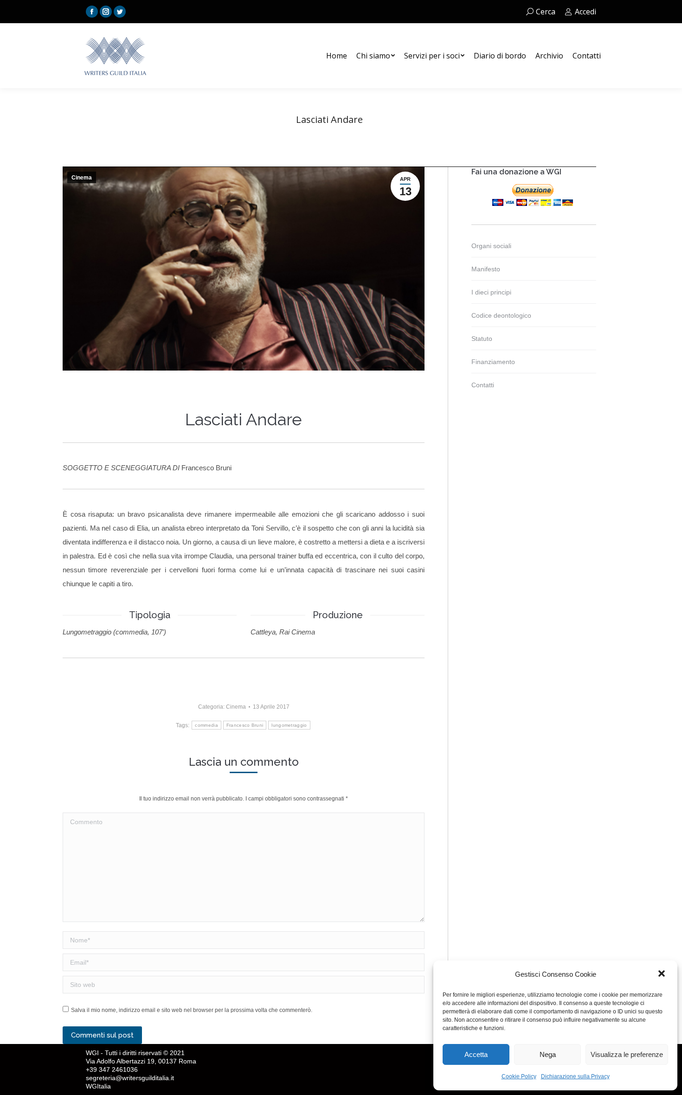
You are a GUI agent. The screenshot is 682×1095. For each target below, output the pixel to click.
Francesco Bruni (245, 725)
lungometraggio (289, 725)
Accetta (476, 1054)
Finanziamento (493, 361)
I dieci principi (491, 292)
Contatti (482, 385)
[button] (662, 974)
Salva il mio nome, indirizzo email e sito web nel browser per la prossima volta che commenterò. (191, 1010)
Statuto (481, 338)
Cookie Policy (519, 1076)
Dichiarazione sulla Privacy (575, 1076)
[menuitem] (337, 56)
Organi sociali (491, 246)
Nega (548, 1054)
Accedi (585, 11)
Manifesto (485, 269)
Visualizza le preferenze (627, 1054)
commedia (206, 725)
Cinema (81, 177)
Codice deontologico (501, 315)
